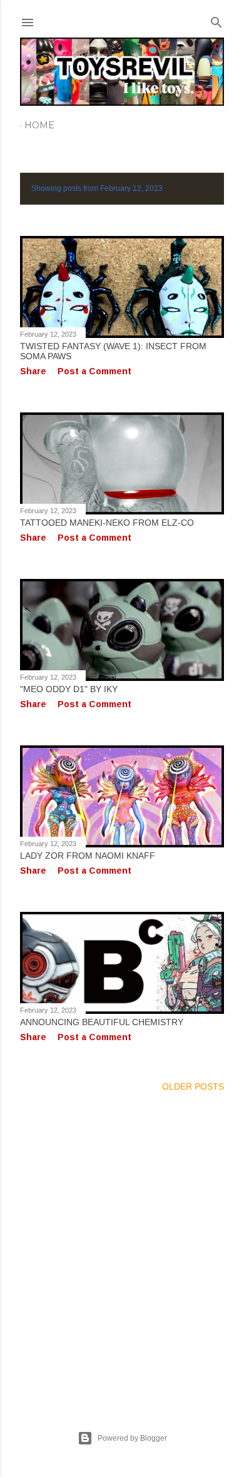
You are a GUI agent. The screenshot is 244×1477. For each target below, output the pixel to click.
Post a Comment (94, 371)
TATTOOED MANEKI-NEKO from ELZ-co (107, 523)
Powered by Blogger (132, 1438)
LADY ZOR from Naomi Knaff (87, 856)
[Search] (216, 20)
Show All (190, 188)
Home (39, 125)
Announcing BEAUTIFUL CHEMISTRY (101, 1022)
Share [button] (33, 371)
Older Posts (193, 1086)
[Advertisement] (122, 1246)
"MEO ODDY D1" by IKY (69, 689)
